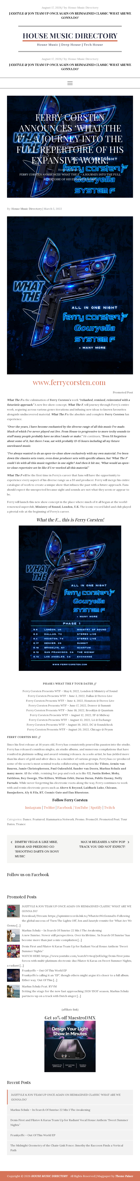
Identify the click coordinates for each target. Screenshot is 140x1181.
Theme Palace (124, 1176)
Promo (79, 819)
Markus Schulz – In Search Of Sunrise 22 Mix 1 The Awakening (50, 1109)
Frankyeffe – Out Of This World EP (32, 1135)
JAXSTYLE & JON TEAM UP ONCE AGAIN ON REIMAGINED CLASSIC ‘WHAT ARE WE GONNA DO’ (70, 15)
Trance (21, 824)
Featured (39, 819)
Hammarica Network (60, 819)
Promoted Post (109, 819)
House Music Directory (83, 7)
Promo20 (92, 819)
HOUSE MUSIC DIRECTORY (70, 35)
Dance (27, 819)
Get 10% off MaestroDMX (70, 1018)
